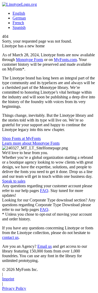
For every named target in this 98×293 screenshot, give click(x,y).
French (18, 23)
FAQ (44, 190)
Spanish (19, 27)
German (19, 18)
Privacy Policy (14, 288)
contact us (10, 237)
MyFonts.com (65, 59)
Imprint (8, 279)
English (19, 13)
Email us (44, 246)
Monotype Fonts (29, 59)
